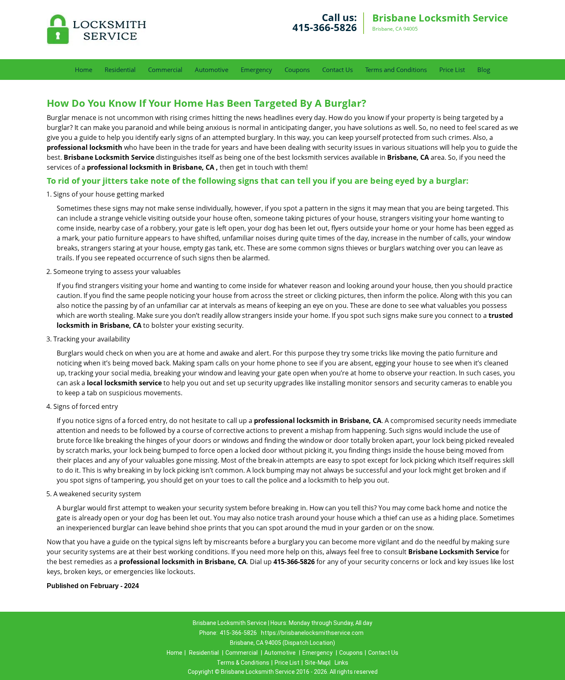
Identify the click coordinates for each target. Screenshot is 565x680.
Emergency (256, 69)
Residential (120, 69)
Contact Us (337, 69)
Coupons (297, 69)
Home (83, 69)
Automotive (211, 69)
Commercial (165, 69)
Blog (483, 69)
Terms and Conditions (396, 69)
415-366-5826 (324, 27)
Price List (452, 69)
